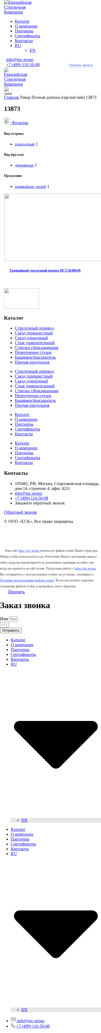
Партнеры (24, 424)
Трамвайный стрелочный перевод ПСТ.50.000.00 (45, 270)
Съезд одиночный (31, 338)
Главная (12, 97)
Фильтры (20, 122)
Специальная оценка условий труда (37, 545)
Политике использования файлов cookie (27, 580)
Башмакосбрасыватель (35, 357)
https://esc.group (28, 551)
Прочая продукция (32, 362)
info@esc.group (19, 59)
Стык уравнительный (35, 342)
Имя (4, 619)
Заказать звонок (81, 65)
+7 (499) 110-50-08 (23, 64)
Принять (16, 591)
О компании (26, 419)
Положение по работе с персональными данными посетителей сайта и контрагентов (50, 538)
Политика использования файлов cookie (41, 530)
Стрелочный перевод (34, 328)
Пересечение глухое (33, 352)
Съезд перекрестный (34, 333)
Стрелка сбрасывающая (36, 347)
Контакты (24, 434)
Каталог (22, 414)
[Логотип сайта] (21, 12)
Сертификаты (27, 429)
